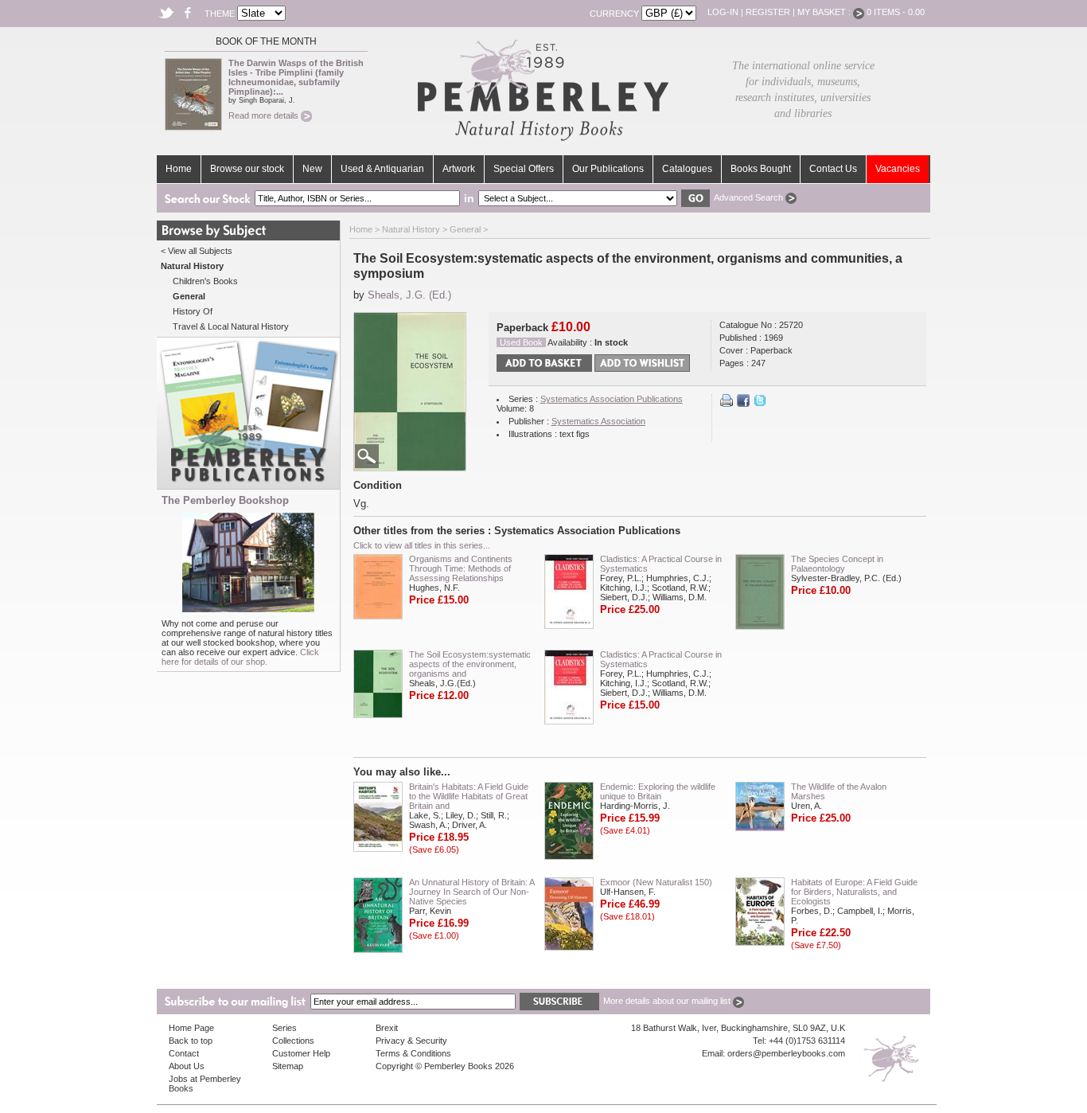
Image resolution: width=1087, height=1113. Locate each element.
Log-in (722, 12)
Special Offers (523, 168)
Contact (184, 1053)
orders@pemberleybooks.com (786, 1053)
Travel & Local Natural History (231, 326)
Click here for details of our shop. (240, 656)
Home (179, 168)
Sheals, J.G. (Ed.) (409, 295)
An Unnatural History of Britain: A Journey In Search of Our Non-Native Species (471, 891)
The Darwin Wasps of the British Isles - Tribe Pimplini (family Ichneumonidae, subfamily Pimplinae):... (296, 77)
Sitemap (287, 1066)
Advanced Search (749, 197)
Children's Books (205, 281)
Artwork (458, 168)
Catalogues (687, 168)
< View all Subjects (196, 251)
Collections (293, 1040)
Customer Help (301, 1053)
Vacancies (897, 168)
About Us (187, 1066)
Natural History (411, 229)
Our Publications (608, 168)
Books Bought (761, 168)
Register (768, 12)
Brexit (387, 1028)
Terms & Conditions (413, 1053)
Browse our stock (247, 168)
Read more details (264, 115)
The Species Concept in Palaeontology (837, 563)
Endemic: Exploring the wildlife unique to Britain (657, 791)
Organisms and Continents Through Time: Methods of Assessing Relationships (460, 568)
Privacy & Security (411, 1040)
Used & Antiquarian (382, 168)
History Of (192, 311)
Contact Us (833, 168)
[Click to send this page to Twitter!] (760, 403)
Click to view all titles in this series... (421, 545)
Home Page (191, 1028)
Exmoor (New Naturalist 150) (656, 882)
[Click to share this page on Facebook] (743, 403)
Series (284, 1028)
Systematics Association (598, 421)
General (465, 229)
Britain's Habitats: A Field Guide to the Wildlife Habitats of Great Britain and (468, 796)
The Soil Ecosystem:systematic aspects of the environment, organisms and (470, 664)
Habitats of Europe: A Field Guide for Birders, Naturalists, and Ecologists (854, 891)
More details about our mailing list (668, 1001)
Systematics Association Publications (611, 399)
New (312, 168)
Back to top (190, 1040)
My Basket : (825, 12)
